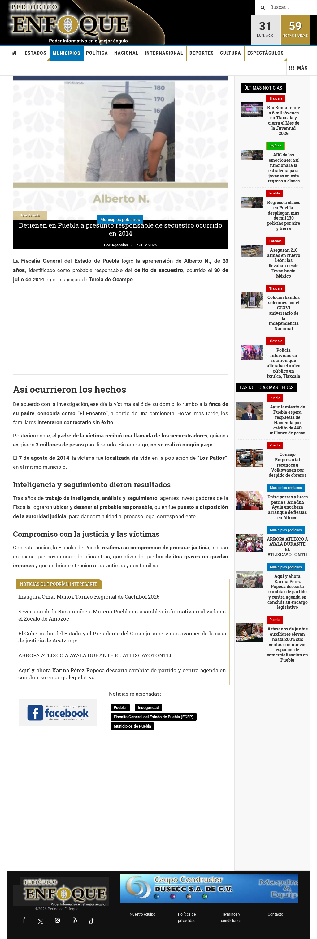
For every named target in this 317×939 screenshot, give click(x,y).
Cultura (230, 53)
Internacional (164, 53)
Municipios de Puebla (132, 726)
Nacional (126, 53)
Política (97, 53)
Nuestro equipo (142, 914)
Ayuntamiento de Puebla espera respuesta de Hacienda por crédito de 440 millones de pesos (287, 420)
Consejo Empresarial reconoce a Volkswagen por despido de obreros (287, 464)
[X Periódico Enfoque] (40, 921)
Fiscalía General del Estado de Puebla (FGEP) (153, 717)
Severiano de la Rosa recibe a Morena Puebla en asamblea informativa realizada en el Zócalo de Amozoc (122, 615)
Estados (35, 53)
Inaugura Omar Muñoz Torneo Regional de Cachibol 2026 (89, 596)
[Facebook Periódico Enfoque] (23, 921)
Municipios (66, 53)
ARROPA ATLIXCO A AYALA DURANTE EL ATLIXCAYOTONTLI (95, 655)
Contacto (275, 914)
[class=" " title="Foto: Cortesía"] (252, 109)
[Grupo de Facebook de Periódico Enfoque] (58, 707)
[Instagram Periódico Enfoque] (57, 921)
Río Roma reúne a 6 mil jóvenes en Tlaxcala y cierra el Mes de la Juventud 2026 (283, 120)
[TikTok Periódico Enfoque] (91, 921)
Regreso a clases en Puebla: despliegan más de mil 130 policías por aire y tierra (283, 215)
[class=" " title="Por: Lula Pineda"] (249, 578)
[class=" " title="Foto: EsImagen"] (252, 299)
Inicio (14, 53)
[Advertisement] (120, 331)
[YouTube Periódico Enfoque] (75, 921)
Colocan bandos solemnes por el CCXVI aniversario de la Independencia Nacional (283, 312)
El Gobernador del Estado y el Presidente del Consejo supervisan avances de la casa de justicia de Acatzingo (122, 637)
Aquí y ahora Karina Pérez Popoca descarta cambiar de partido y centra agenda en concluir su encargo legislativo (122, 674)
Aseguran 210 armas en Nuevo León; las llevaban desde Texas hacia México (283, 263)
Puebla (120, 707)
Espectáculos (265, 53)
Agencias (119, 245)
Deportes (201, 53)
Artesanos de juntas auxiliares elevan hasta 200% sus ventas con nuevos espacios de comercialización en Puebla (287, 644)
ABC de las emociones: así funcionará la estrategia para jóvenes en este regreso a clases (284, 168)
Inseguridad (148, 707)
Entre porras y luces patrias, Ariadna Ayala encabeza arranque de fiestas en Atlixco (287, 507)
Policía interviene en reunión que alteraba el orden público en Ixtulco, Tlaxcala (284, 363)
